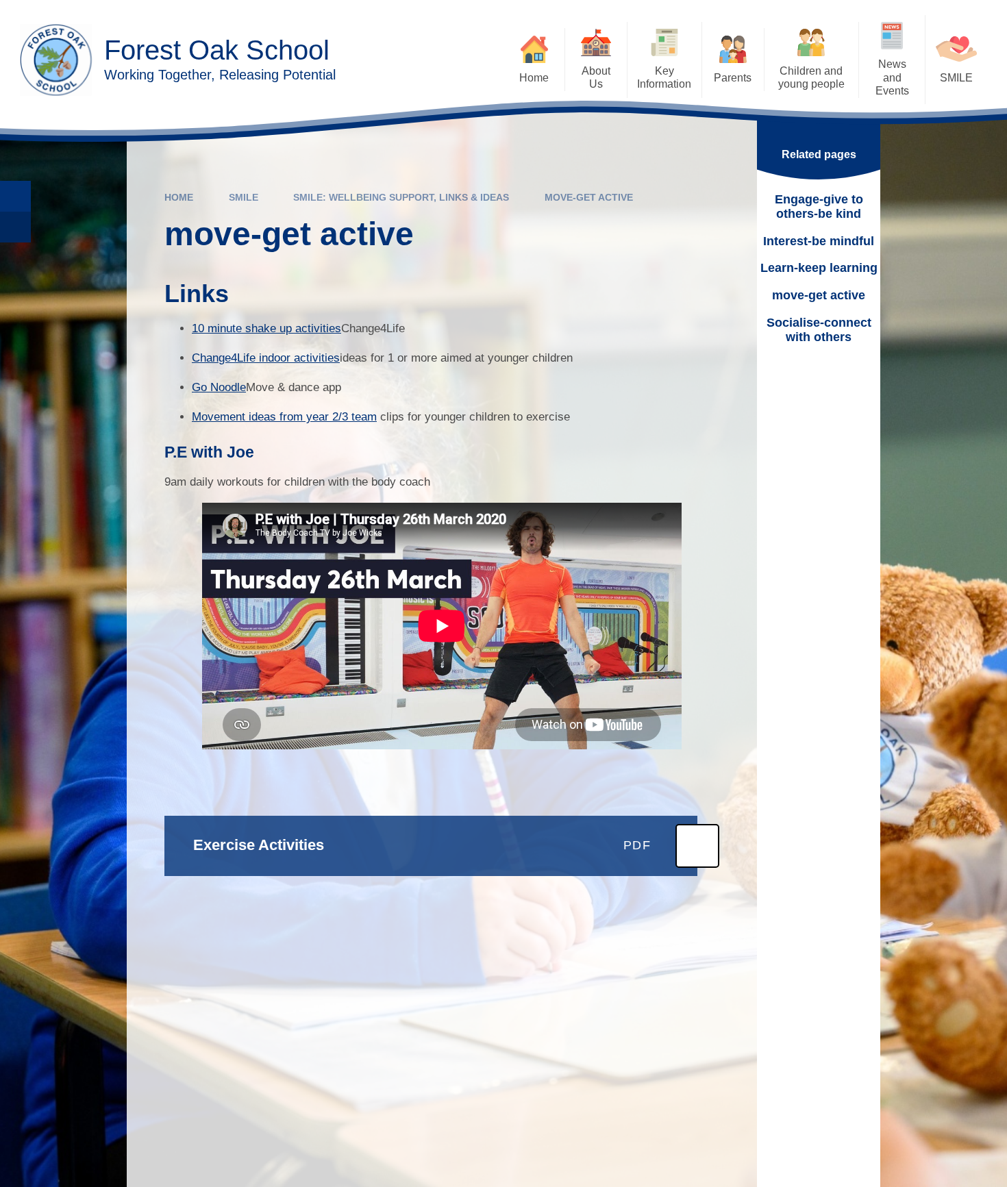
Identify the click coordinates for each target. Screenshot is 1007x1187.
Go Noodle (219, 387)
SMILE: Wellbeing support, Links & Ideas (401, 197)
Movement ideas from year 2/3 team (284, 416)
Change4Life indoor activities (266, 357)
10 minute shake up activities (266, 328)
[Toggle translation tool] (15, 227)
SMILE (243, 197)
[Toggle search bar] (15, 196)
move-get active (589, 197)
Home (178, 197)
